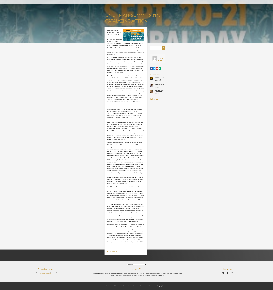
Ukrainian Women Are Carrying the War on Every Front (160, 79)
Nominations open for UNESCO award (159, 85)
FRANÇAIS (190, 2)
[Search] (163, 48)
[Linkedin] (223, 273)
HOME (80, 2)
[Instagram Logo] (231, 273)
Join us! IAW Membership (139, 2)
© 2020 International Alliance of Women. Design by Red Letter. (152, 286)
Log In (179, 2)
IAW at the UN (106, 2)
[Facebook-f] (227, 273)
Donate (155, 2)
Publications (121, 2)
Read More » (157, 81)
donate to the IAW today (46, 273)
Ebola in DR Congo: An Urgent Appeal (159, 91)
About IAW (92, 2)
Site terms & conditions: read (120, 286)
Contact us (168, 2)
